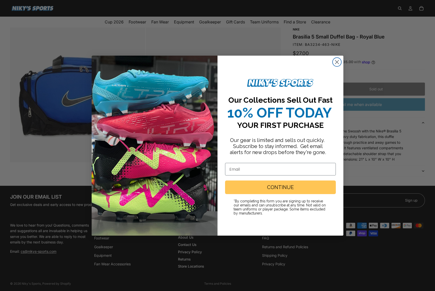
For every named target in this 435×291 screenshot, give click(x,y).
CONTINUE (280, 187)
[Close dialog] (337, 62)
